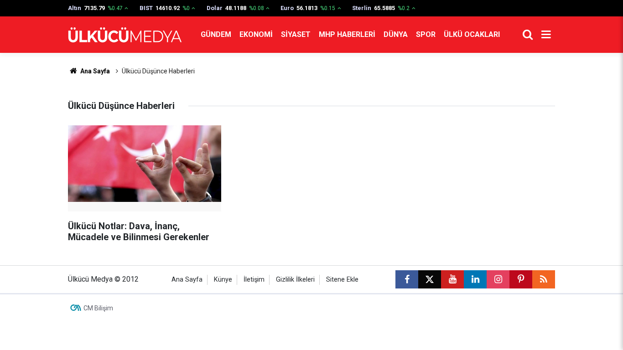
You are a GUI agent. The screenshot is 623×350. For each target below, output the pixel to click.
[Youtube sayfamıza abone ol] (452, 279)
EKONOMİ (256, 34)
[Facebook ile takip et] (406, 279)
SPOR (426, 34)
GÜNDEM (216, 34)
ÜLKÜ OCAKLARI (472, 34)
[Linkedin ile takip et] (475, 279)
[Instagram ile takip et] (498, 279)
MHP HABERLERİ (347, 34)
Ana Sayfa (94, 71)
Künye (223, 279)
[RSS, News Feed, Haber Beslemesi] (543, 279)
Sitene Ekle (342, 279)
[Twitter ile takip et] (429, 279)
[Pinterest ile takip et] (520, 279)
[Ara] (528, 35)
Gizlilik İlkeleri (295, 279)
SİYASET (296, 34)
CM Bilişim (98, 308)
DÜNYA (396, 34)
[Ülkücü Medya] (125, 34)
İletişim (254, 279)
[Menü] (546, 35)
